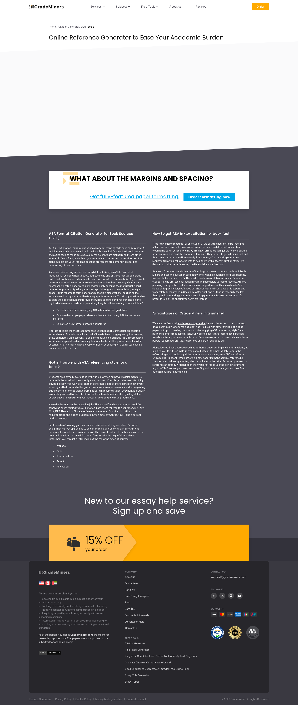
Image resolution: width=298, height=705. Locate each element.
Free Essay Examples (137, 596)
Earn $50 (130, 608)
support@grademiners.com (228, 577)
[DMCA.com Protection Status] (50, 654)
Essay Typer (132, 681)
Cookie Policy (83, 699)
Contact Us (131, 628)
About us (175, 6)
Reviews (201, 6)
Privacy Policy (63, 699)
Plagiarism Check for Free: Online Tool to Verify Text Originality (161, 656)
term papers (83, 293)
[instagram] (231, 596)
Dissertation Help (134, 621)
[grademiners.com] (41, 583)
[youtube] (240, 596)
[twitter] (222, 596)
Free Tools (148, 6)
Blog (127, 602)
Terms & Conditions (40, 699)
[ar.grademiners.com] (54, 583)
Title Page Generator (137, 649)
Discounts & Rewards (137, 615)
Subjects (121, 6)
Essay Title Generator (137, 675)
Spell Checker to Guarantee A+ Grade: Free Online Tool (157, 668)
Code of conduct (136, 699)
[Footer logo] (54, 573)
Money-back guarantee (108, 699)
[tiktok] (214, 596)
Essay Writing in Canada (48, 583)
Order (260, 6)
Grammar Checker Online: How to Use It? (148, 662)
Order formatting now (209, 197)
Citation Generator (135, 643)
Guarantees (131, 583)
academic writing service (192, 323)
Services (96, 6)
